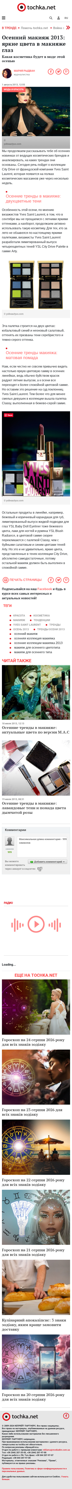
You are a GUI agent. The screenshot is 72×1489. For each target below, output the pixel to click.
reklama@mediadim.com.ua (56, 1450)
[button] (58, 18)
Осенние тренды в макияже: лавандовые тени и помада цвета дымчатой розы (34, 808)
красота (19, 615)
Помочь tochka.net (35, 28)
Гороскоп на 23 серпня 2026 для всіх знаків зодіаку (32, 1112)
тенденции (42, 620)
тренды (54, 624)
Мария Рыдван (24, 70)
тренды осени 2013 (51, 629)
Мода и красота (14, 89)
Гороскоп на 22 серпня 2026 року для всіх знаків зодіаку (33, 1182)
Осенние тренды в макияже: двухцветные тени (33, 198)
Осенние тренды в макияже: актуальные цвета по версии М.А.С (35, 730)
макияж (19, 620)
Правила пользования (13, 1468)
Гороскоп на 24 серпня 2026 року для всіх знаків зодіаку (33, 1042)
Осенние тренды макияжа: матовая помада (31, 355)
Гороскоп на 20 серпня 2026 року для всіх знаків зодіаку (33, 1397)
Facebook (44, 589)
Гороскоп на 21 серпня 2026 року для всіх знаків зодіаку (33, 1252)
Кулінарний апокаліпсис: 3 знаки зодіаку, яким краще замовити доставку (34, 1324)
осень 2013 (21, 629)
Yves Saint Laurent (27, 624)
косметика (41, 615)
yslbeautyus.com (12, 144)
